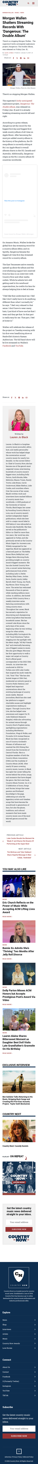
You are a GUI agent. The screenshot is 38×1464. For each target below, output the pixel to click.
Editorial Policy (28, 1457)
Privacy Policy (17, 1457)
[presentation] (19, 886)
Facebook (7, 345)
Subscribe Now (19, 1229)
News (22, 12)
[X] (17, 58)
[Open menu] (33, 3)
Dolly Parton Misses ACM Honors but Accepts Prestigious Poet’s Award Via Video (19, 995)
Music (17, 12)
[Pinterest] (20, 58)
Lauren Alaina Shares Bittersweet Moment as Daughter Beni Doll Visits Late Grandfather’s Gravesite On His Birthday (19, 1042)
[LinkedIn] (24, 58)
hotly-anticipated (24, 100)
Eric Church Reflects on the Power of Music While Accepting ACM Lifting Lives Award (19, 907)
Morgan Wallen (8, 12)
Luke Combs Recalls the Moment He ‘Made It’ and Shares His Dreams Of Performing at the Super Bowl (20, 841)
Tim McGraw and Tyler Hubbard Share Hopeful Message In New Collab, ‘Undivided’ (19, 855)
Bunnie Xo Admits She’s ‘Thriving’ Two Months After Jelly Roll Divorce (18, 951)
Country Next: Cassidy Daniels (15, 1146)
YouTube (19, 345)
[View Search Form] (28, 3)
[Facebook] (13, 58)
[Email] (28, 58)
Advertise (8, 1457)
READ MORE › (8, 917)
